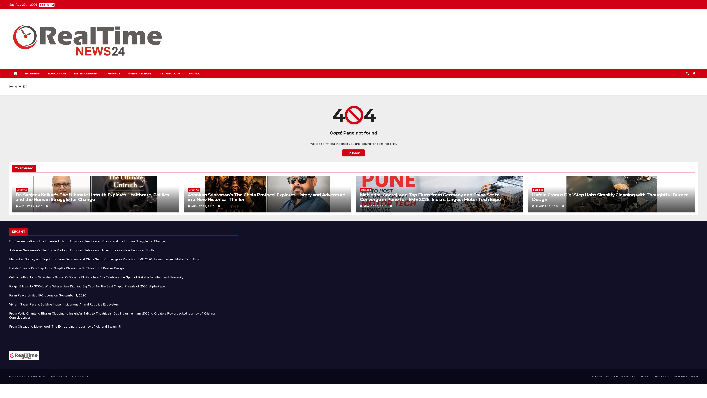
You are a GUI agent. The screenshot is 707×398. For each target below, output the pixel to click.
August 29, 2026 (31, 206)
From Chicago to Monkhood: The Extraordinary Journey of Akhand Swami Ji (65, 326)
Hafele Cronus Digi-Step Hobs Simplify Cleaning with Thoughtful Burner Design (610, 197)
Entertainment (86, 73)
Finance (114, 73)
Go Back (353, 153)
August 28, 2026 (375, 206)
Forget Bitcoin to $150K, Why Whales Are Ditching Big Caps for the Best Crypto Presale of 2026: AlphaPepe (87, 286)
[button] (687, 73)
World (195, 73)
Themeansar (80, 376)
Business (32, 73)
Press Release (140, 73)
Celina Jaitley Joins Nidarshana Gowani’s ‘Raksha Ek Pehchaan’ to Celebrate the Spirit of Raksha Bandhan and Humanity (96, 277)
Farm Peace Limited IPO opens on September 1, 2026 (47, 295)
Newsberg (63, 376)
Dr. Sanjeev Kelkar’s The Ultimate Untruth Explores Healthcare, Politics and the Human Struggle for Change (92, 197)
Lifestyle (22, 190)
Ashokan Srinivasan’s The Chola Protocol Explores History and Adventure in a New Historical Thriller (266, 197)
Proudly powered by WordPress (27, 376)
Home (13, 86)
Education (57, 73)
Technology (170, 73)
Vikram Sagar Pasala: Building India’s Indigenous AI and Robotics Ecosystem (64, 304)
